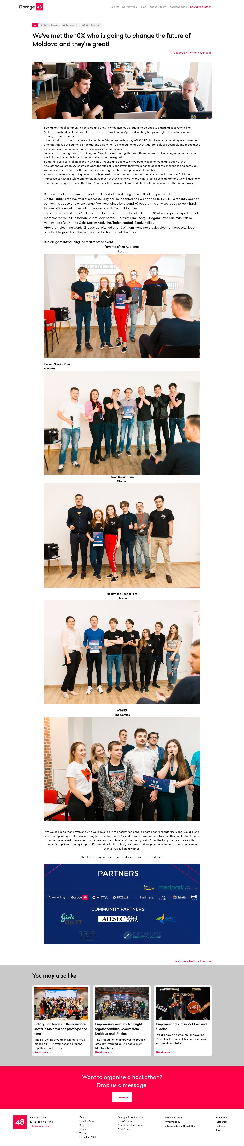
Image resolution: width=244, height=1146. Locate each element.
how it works (129, 7)
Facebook (178, 52)
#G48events (71, 25)
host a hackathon (201, 7)
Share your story (173, 1117)
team (163, 7)
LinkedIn (205, 52)
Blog (143, 7)
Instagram (221, 1121)
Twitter (192, 52)
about (153, 7)
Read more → (42, 1052)
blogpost (62, 232)
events (115, 7)
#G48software (50, 25)
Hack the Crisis (178, 7)
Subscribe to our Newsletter (179, 1126)
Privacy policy (172, 1121)
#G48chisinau (91, 25)
